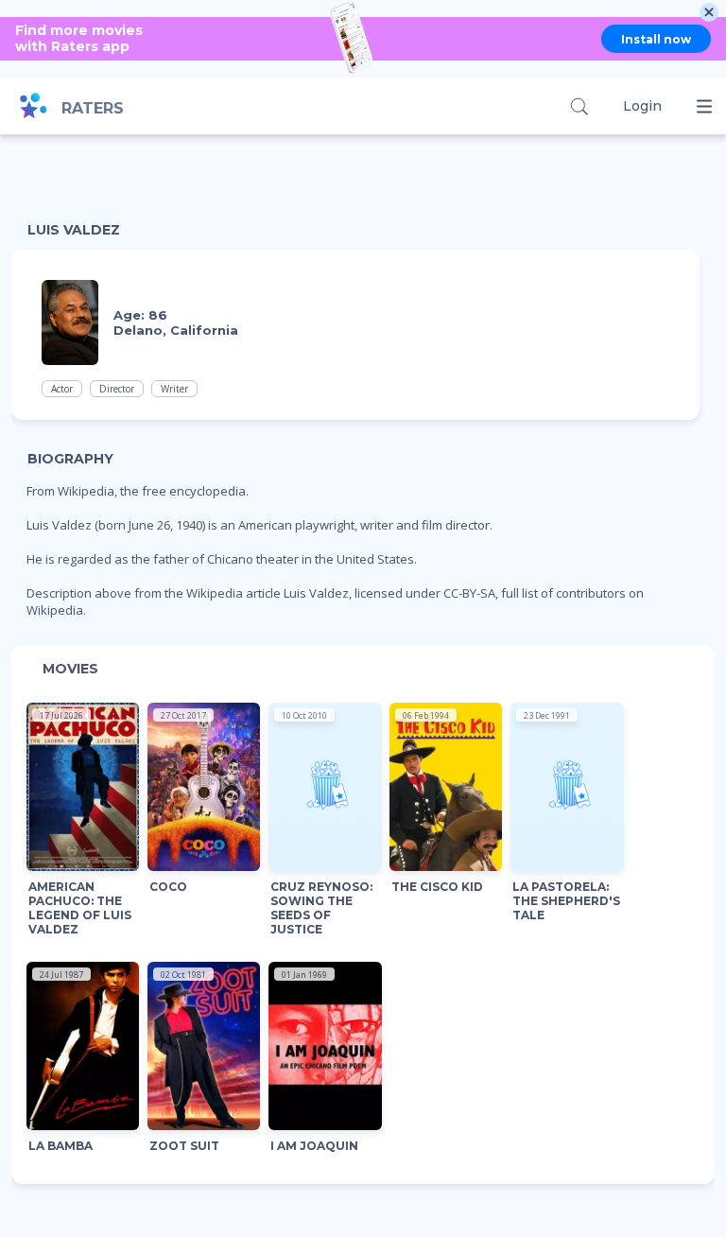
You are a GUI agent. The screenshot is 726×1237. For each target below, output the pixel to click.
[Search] (579, 106)
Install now (656, 39)
